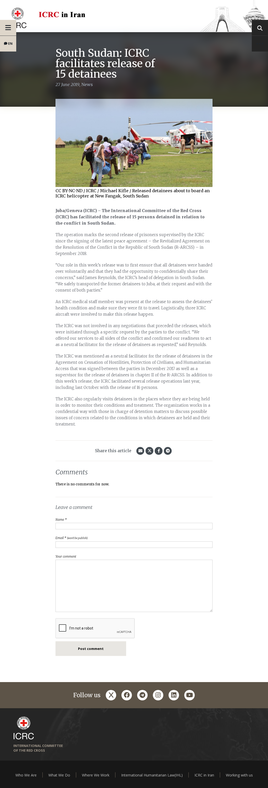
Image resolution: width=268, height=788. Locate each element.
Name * (61, 519)
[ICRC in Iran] (134, 16)
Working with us (239, 775)
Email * (71, 538)
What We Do (59, 775)
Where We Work (95, 775)
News (87, 84)
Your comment (65, 556)
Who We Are (26, 775)
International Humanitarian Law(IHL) (152, 775)
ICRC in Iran (204, 775)
